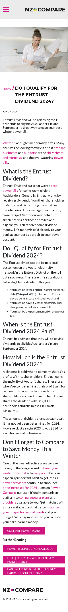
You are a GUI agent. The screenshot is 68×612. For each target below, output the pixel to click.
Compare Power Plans (23, 530)
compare (39, 473)
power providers (14, 483)
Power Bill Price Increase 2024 (30, 548)
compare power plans (34, 497)
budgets (30, 153)
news (7, 89)
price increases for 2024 (20, 488)
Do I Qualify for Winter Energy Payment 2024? (30, 559)
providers (9, 502)
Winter (8, 143)
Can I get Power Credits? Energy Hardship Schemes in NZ (31, 571)
